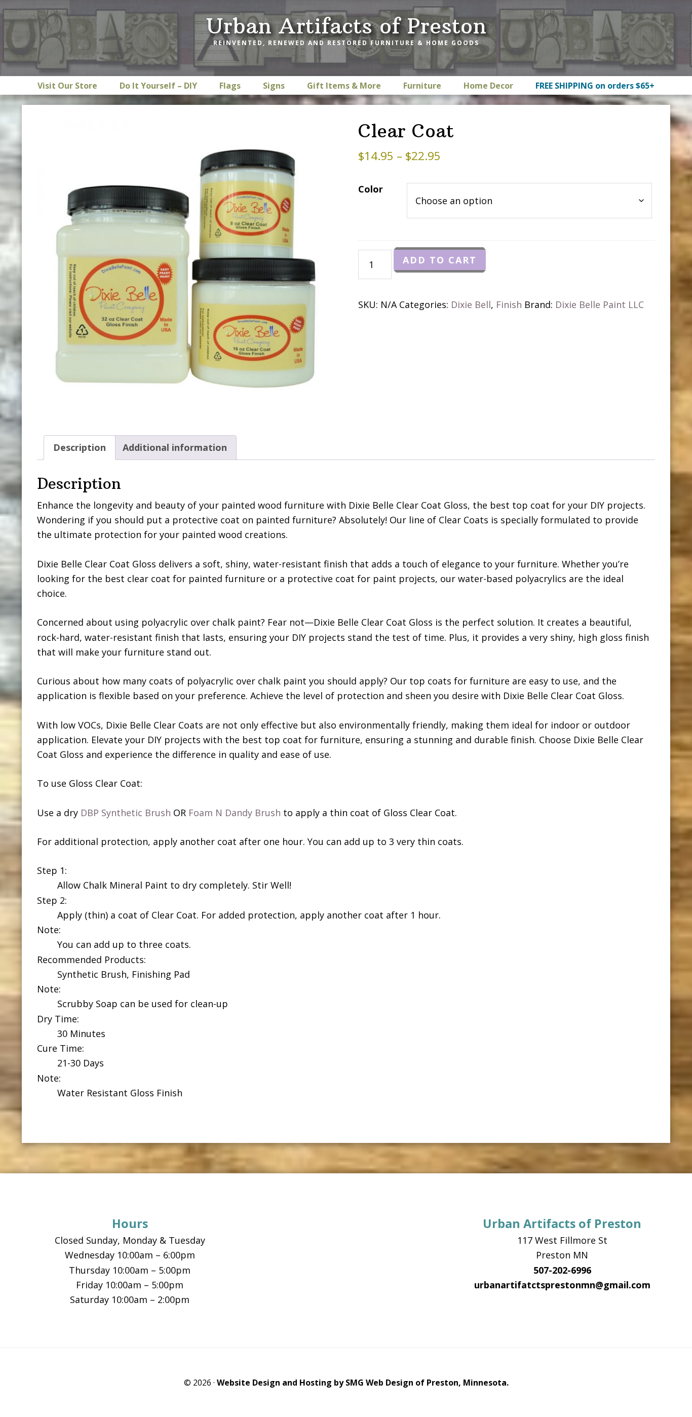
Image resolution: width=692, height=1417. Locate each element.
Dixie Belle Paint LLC (599, 304)
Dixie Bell (471, 304)
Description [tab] (79, 447)
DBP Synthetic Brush (126, 813)
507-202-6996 (562, 1270)
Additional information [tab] (175, 447)
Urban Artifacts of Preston (346, 26)
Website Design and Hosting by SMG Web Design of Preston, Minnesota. (363, 1382)
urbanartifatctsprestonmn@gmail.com (562, 1285)
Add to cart (440, 260)
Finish (509, 304)
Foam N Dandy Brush (234, 813)
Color (370, 189)
